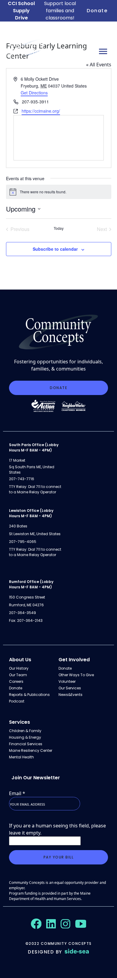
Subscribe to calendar (55, 249)
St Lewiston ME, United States (35, 533)
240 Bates (18, 526)
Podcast (16, 701)
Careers (16, 681)
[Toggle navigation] (103, 51)
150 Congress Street (27, 597)
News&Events (70, 694)
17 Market (17, 460)
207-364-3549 (22, 612)
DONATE (58, 387)
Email (17, 793)
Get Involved (74, 659)
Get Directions (34, 93)
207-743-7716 (21, 478)
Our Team (18, 674)
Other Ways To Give (76, 674)
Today (59, 228)
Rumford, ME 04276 (26, 604)
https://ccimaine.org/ (41, 111)
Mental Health (21, 757)
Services (19, 722)
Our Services (69, 688)
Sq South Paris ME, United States (31, 469)
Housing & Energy (25, 737)
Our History (18, 668)
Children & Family (25, 730)
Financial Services (25, 743)
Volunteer (67, 681)
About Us (20, 659)
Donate (97, 10)
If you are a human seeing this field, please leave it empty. (57, 829)
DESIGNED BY (45, 952)
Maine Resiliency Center (30, 750)
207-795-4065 (22, 541)
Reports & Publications (29, 694)
